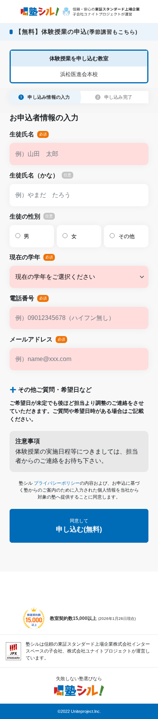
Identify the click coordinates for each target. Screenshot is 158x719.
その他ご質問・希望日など (55, 389)
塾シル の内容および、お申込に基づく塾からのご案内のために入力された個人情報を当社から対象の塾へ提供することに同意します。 (79, 490)
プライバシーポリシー (57, 483)
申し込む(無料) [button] (79, 525)
